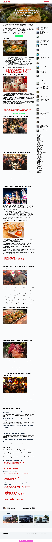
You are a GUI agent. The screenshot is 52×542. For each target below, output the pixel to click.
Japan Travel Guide (46, 1)
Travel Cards (39, 156)
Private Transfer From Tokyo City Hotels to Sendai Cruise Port (14, 493)
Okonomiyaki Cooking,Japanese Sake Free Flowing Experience (14, 462)
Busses (38, 158)
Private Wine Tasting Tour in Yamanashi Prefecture (12, 463)
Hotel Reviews (39, 149)
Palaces (38, 162)
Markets (38, 139)
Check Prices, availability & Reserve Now (19, 113)
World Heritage (39, 146)
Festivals (38, 144)
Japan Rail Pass (39, 153)
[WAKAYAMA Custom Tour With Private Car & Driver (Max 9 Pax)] (10, 519)
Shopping (38, 164)
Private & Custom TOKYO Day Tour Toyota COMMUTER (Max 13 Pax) (16, 70)
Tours (37, 1)
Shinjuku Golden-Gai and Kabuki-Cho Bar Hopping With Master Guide (16, 72)
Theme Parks (39, 166)
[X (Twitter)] (15, 504)
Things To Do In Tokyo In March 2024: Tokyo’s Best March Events (14, 258)
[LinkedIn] (31, 504)
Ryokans (38, 150)
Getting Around (28, 1)
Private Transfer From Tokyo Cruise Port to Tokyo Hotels (13, 498)
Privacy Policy (39, 172)
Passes (38, 163)
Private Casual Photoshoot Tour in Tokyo (10, 492)
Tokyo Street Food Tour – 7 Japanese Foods (11, 468)
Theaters (38, 142)
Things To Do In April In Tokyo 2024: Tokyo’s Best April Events (14, 259)
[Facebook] (7, 504)
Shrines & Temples (40, 136)
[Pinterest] (23, 504)
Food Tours (22, 17)
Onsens (38, 135)
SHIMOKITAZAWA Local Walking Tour (10, 478)
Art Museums (39, 168)
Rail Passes (39, 154)
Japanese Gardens (40, 141)
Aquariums (39, 167)
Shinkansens (39, 155)
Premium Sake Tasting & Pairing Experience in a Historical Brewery (14, 467)
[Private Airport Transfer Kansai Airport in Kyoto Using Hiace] (41, 519)
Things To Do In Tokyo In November (9, 257)
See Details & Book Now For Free (25, 540)
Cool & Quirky (39, 165)
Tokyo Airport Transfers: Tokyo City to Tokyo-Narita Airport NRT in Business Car (18, 69)
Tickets (38, 160)
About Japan (18, 1)
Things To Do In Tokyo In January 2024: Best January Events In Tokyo (15, 110)
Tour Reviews (27, 17)
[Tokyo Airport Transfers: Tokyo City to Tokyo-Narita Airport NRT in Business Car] (26, 519)
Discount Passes (40, 161)
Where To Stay (23, 1)
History (38, 137)
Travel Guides (33, 1)
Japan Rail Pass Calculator (41, 152)
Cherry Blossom (39, 147)
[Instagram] (5, 533)
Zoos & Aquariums (40, 145)
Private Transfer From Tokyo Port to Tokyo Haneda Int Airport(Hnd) (16, 71)
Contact (41, 1)
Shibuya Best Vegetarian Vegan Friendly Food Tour (12, 464)
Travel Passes (39, 157)
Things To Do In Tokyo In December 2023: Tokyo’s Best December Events (16, 260)
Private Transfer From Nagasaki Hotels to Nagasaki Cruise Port (14, 499)
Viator (30, 17)
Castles (38, 143)
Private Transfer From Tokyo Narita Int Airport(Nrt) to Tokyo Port (14, 494)
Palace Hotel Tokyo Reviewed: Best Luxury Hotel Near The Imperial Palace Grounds (17, 109)
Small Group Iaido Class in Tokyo (9, 479)
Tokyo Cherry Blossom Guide (8, 108)
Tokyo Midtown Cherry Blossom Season (10, 263)
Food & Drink (19, 17)
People (38, 138)
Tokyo (24, 17)
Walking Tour (32, 17)
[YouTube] (7, 533)
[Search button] (48, 24)
